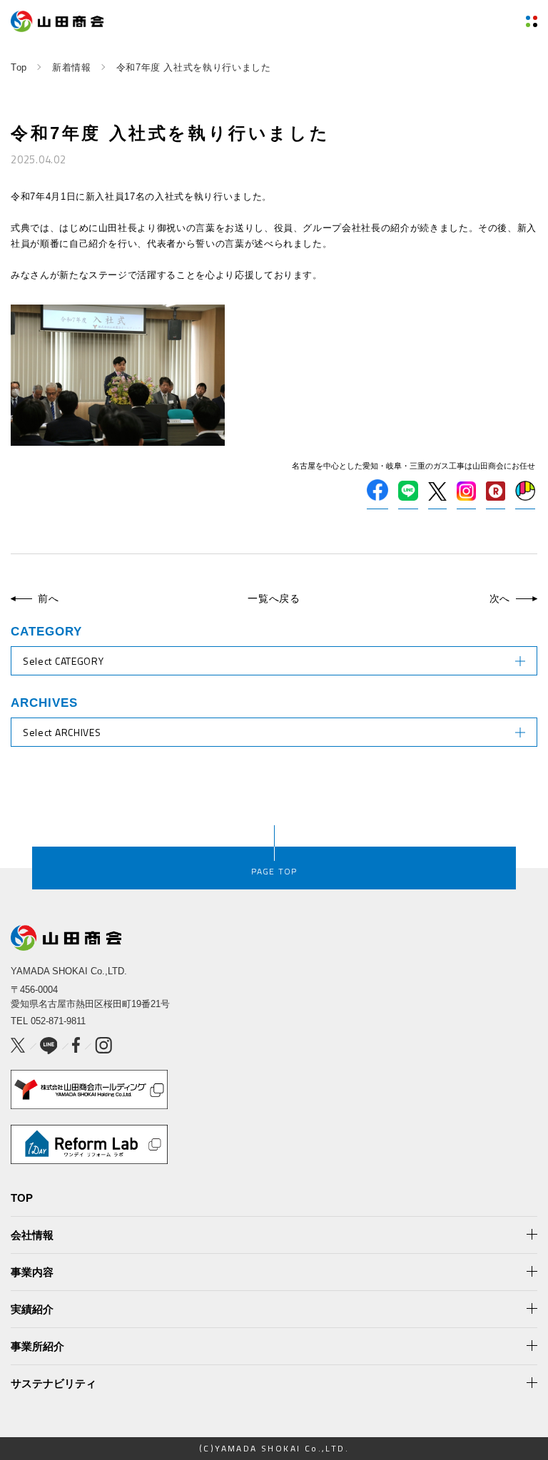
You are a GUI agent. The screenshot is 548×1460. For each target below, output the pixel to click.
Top (19, 67)
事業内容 (32, 1272)
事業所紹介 (37, 1346)
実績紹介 (32, 1309)
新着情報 (71, 67)
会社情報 (32, 1235)
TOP (22, 1198)
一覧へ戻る (274, 598)
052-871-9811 (58, 1021)
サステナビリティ (53, 1383)
